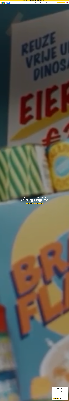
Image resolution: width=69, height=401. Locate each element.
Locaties (51, 2)
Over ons (36, 2)
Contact (55, 2)
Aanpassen (61, 398)
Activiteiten (41, 2)
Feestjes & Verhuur (46, 2)
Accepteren (56, 398)
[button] (37, 2)
